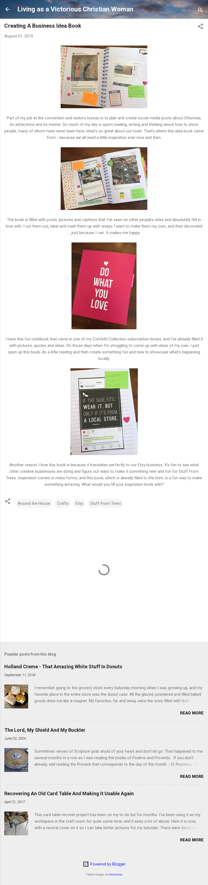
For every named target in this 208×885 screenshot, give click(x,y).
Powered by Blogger (107, 864)
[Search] (200, 11)
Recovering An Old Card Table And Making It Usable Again (69, 793)
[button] (200, 27)
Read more (192, 713)
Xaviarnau (115, 874)
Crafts (63, 503)
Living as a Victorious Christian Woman (75, 9)
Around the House (34, 503)
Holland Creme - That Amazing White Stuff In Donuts (63, 666)
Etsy (79, 503)
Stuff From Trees (105, 503)
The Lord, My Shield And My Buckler (44, 730)
